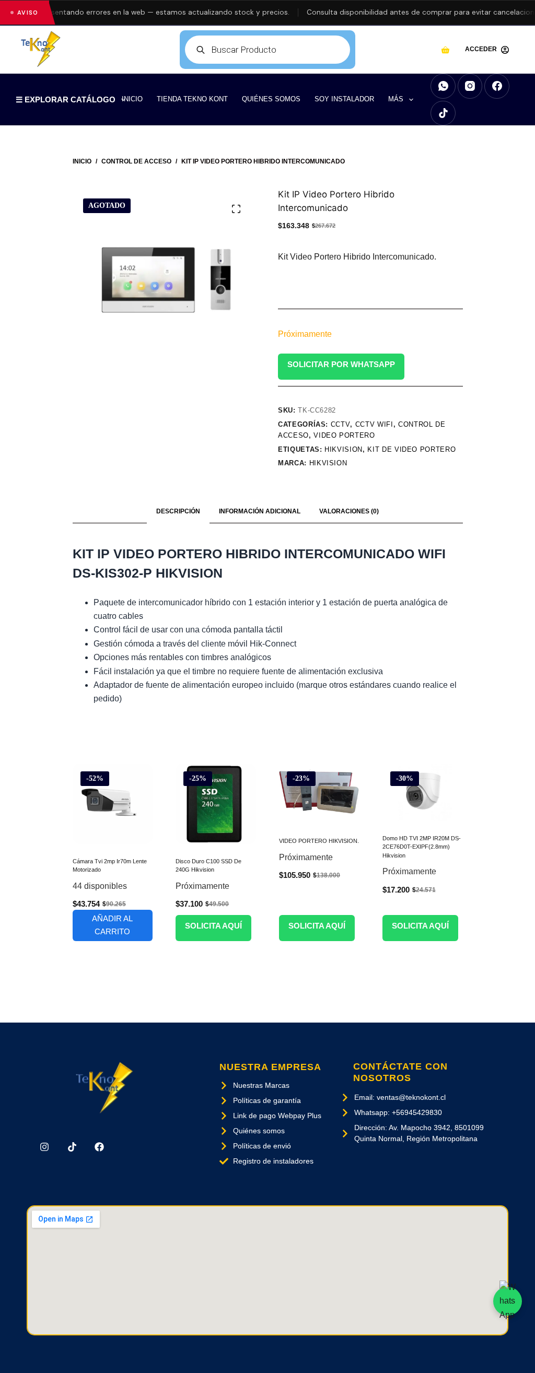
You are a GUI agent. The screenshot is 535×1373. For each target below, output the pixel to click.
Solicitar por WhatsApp (341, 364)
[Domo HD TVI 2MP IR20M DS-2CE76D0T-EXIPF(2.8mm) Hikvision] (422, 792)
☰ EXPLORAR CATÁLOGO (65, 99)
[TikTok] (443, 113)
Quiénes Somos (271, 99)
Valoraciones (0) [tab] (349, 511)
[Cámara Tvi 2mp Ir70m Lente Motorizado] (113, 804)
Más (395, 99)
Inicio (132, 99)
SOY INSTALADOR (344, 99)
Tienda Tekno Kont (192, 99)
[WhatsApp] (443, 86)
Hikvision (328, 463)
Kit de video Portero (411, 449)
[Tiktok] (72, 1147)
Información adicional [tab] (259, 511)
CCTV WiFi (374, 424)
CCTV (341, 424)
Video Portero (344, 435)
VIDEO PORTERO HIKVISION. (319, 841)
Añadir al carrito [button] (112, 925)
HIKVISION (343, 449)
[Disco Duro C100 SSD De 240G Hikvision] (216, 804)
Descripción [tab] (178, 511)
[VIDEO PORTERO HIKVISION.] (319, 794)
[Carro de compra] (445, 50)
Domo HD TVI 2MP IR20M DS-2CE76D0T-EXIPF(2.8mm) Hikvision (421, 847)
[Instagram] (470, 86)
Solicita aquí (213, 925)
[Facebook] (496, 86)
